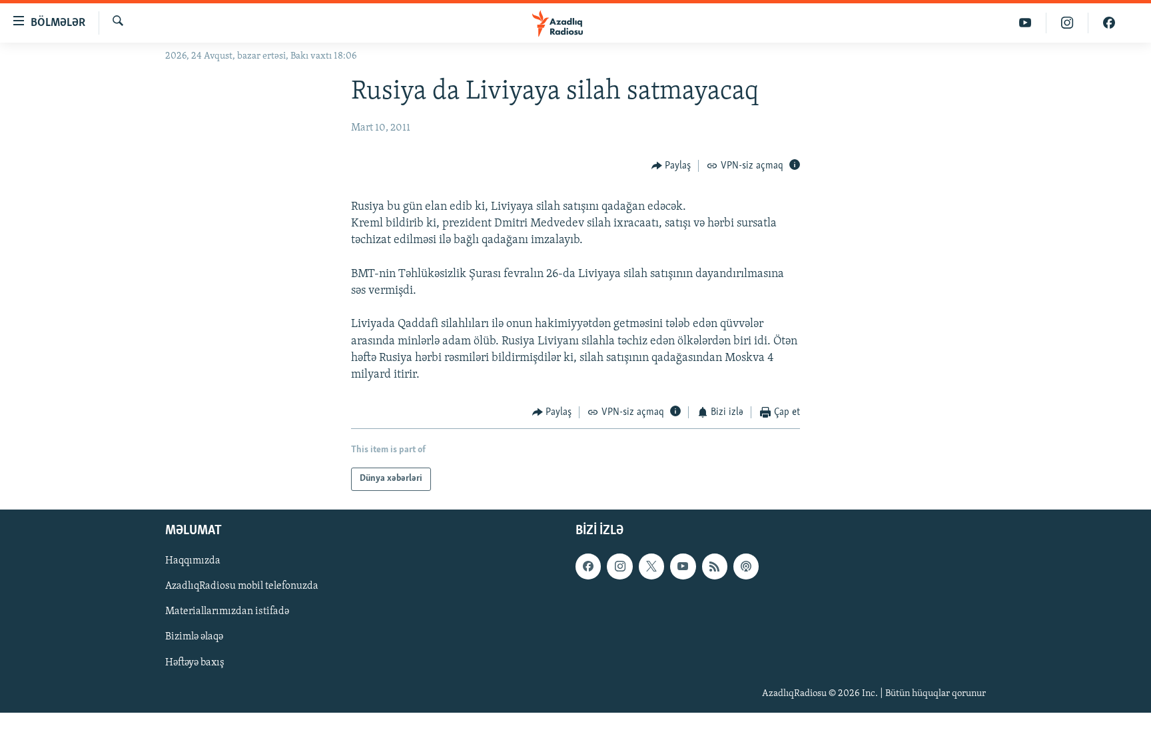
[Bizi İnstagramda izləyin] (1067, 23)
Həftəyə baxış (194, 662)
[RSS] (714, 566)
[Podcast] (746, 566)
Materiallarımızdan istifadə (227, 611)
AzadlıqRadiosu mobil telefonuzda (241, 586)
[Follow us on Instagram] (619, 566)
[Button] (671, 166)
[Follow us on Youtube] (682, 566)
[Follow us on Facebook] (588, 566)
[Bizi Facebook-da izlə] (1109, 23)
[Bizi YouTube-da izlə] (1025, 23)
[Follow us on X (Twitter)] (651, 566)
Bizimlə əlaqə (194, 636)
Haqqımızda (192, 561)
